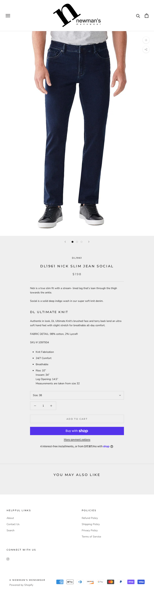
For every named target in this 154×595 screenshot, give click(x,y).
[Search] (138, 16)
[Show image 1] (72, 242)
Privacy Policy (90, 530)
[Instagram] (8, 559)
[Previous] (65, 242)
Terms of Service (91, 536)
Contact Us (13, 524)
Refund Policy (90, 518)
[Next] (88, 242)
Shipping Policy (91, 524)
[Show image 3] (81, 242)
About (10, 518)
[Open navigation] (8, 15)
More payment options (77, 439)
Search (10, 530)
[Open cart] (146, 15)
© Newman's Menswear (27, 580)
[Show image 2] (77, 242)
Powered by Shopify (21, 585)
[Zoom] (146, 40)
